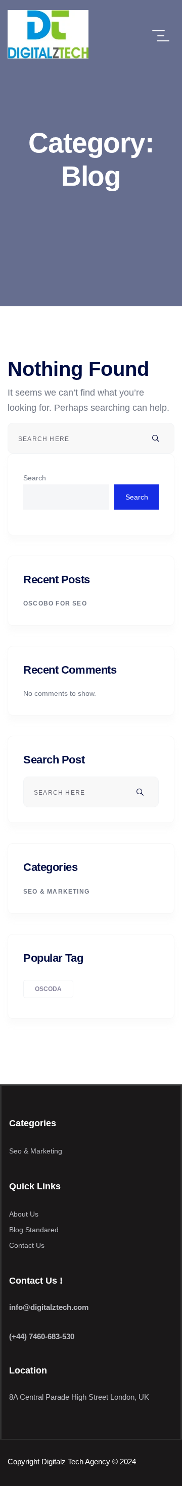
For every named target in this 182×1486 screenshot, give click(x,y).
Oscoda (48, 989)
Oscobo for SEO (55, 603)
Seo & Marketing (56, 891)
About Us (23, 1214)
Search (34, 478)
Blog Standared (34, 1230)
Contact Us (26, 1245)
